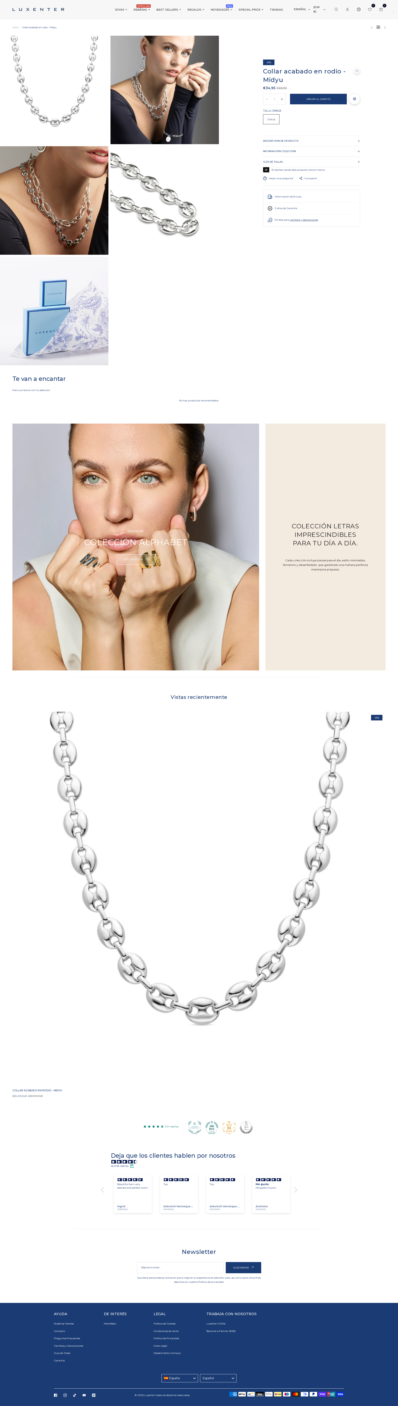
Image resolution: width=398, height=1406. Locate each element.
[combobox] (179, 1378)
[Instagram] (65, 1395)
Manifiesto (110, 1323)
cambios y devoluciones (304, 219)
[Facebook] (55, 1395)
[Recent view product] (358, 9)
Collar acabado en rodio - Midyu (37, 1090)
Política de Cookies (165, 1323)
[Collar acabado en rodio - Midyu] (199, 898)
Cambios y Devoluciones (68, 1345)
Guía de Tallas (62, 1353)
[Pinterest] (93, 1395)
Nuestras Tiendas (64, 1323)
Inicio (15, 27)
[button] (357, 71)
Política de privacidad (210, 1281)
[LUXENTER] (38, 9)
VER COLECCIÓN (133, 559)
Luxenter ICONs (215, 1323)
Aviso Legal (160, 1345)
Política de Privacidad (166, 1338)
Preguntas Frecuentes (67, 1338)
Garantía (59, 1360)
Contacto (59, 1331)
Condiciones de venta (166, 1331)
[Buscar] (336, 9)
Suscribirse (241, 1267)
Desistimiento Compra (167, 1353)
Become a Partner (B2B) (221, 1331)
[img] (201, 1162)
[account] (347, 9)
